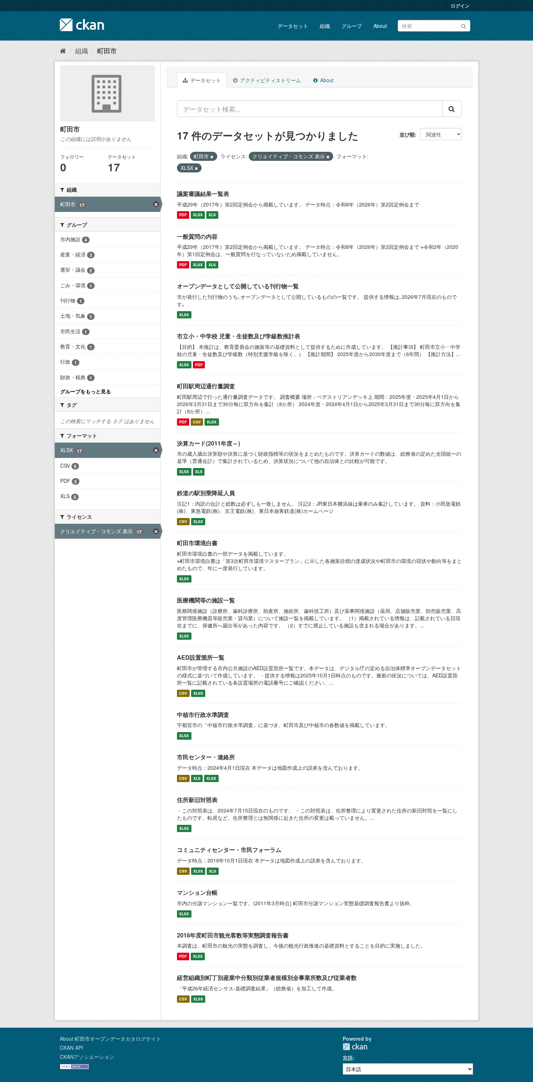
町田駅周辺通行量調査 (206, 386)
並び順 (407, 134)
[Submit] (463, 25)
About (380, 25)
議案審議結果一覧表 (203, 193)
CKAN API (71, 1047)
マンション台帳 (197, 892)
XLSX (198, 215)
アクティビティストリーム (270, 80)
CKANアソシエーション (87, 1056)
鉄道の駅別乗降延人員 (206, 493)
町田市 (107, 50)
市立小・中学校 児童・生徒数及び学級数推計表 (238, 336)
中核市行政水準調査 (203, 714)
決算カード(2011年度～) (208, 443)
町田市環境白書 (197, 543)
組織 (325, 25)
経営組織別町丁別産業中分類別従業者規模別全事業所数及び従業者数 (267, 977)
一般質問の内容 (197, 236)
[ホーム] (63, 50)
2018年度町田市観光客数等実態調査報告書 (233, 935)
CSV (197, 422)
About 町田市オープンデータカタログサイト (110, 1038)
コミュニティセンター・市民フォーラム (229, 849)
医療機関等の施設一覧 (206, 600)
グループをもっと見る (85, 391)
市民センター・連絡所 (206, 757)
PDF (183, 215)
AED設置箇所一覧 (200, 657)
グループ (352, 25)
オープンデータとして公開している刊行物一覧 (238, 286)
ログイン (460, 5)
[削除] (212, 156)
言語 (348, 1057)
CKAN (355, 1046)
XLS (212, 215)
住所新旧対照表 (197, 799)
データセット (293, 25)
